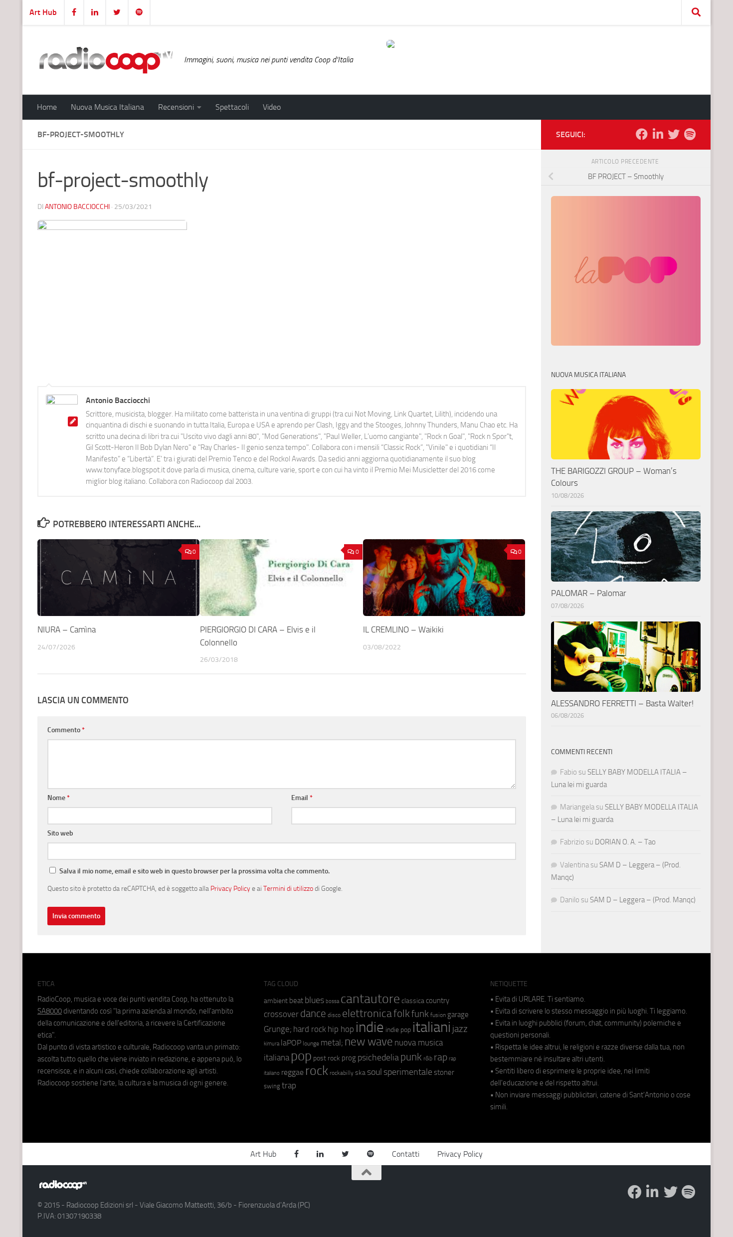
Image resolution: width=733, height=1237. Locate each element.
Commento (66, 730)
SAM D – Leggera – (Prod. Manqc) (643, 899)
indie (370, 1027)
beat (296, 1000)
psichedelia (378, 1057)
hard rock (309, 1029)
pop (301, 1056)
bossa (332, 1001)
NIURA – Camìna (66, 630)
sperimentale (407, 1071)
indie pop (398, 1030)
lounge (311, 1043)
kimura (271, 1043)
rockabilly (342, 1072)
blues (314, 1000)
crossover (281, 1014)
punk (411, 1057)
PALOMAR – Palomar (588, 593)
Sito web (60, 833)
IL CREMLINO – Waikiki (403, 630)
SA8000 (49, 1011)
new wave (369, 1041)
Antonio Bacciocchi (77, 207)
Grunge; (278, 1029)
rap (440, 1057)
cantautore (370, 999)
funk (420, 1014)
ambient (276, 1001)
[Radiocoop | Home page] (105, 60)
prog (349, 1057)
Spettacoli (232, 107)
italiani (431, 1027)
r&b (427, 1058)
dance (313, 1013)
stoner (444, 1072)
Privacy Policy (230, 888)
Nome (58, 798)
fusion (438, 1015)
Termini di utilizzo (288, 888)
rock (316, 1070)
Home (47, 107)
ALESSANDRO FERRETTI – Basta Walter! (622, 703)
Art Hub (43, 12)
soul (374, 1071)
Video (272, 107)
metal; (332, 1042)
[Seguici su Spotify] (690, 134)
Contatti (405, 1154)
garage (458, 1014)
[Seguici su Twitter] (674, 134)
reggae (292, 1072)
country (437, 1000)
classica (412, 1001)
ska (360, 1072)
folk (401, 1014)
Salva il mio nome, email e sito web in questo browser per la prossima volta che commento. (194, 871)
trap (289, 1085)
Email (302, 798)
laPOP (291, 1042)
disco (334, 1015)
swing (272, 1086)
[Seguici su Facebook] (642, 134)
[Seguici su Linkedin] (658, 134)
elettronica (367, 1013)
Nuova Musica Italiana (107, 107)
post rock (326, 1058)
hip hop (341, 1029)
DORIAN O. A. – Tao (625, 841)
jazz (460, 1029)
